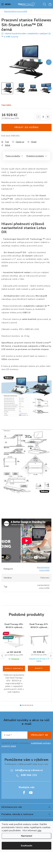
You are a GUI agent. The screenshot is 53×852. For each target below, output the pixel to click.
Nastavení (26, 835)
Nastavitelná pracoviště (43, 569)
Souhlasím (26, 845)
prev (2, 655)
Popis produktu (13, 156)
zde (39, 830)
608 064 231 (29, 775)
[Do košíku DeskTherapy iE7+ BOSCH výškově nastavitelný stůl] (39, 668)
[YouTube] (31, 792)
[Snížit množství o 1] (38, 116)
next (50, 655)
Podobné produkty (35, 156)
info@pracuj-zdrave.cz (29, 770)
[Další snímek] (49, 62)
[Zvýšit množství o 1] (47, 116)
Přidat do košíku (27, 127)
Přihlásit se (39, 735)
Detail (14, 668)
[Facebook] (24, 792)
